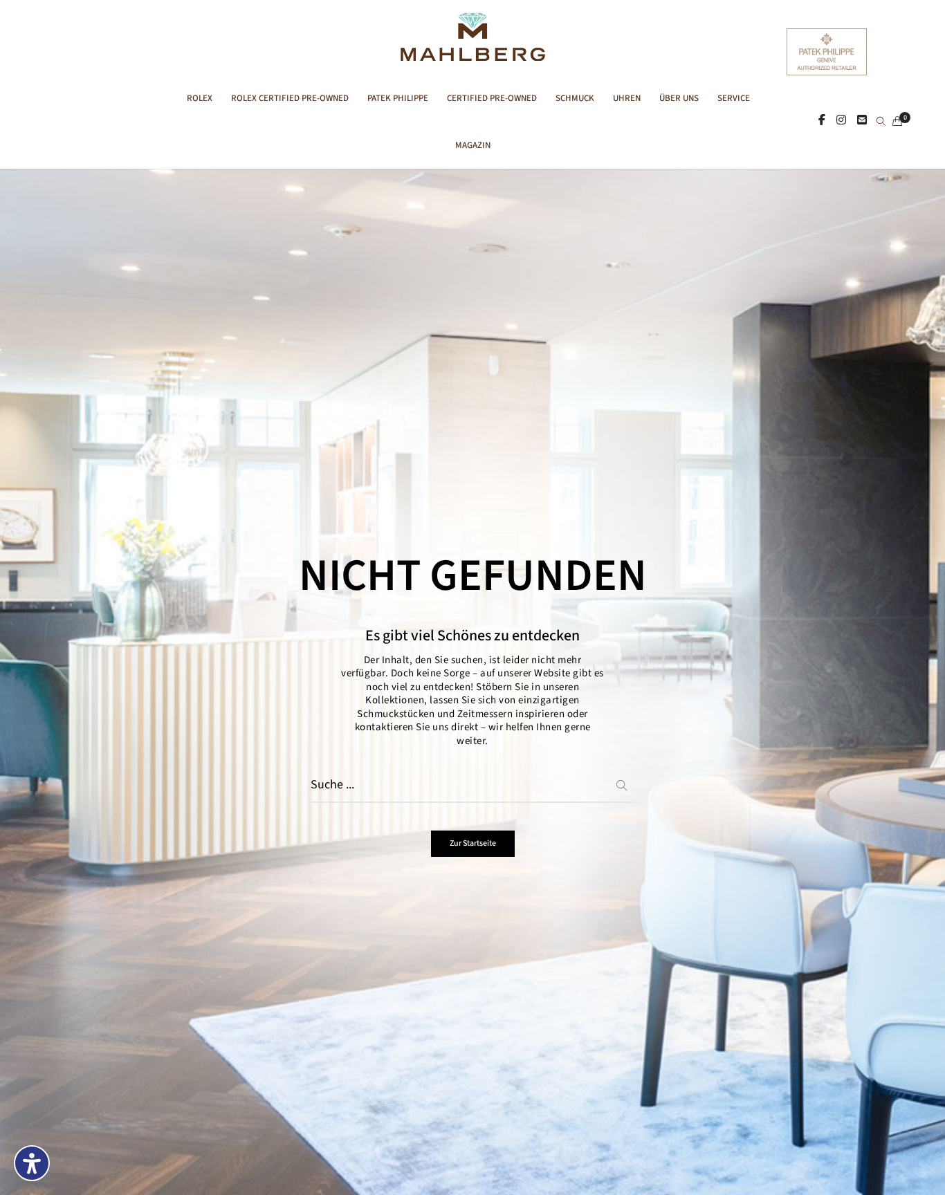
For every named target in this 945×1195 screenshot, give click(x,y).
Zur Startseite (473, 843)
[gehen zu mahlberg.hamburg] (821, 121)
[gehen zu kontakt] (862, 121)
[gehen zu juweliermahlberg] (841, 121)
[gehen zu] (881, 122)
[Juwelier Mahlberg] (472, 53)
